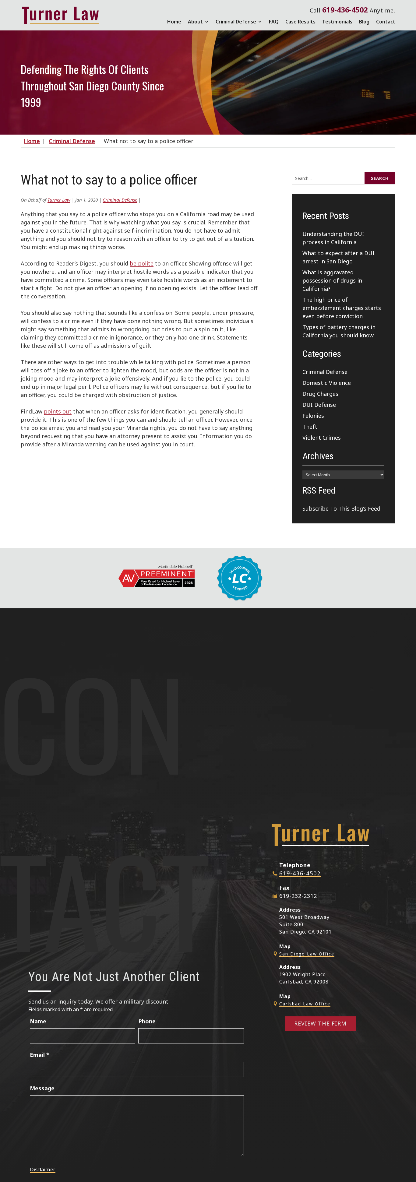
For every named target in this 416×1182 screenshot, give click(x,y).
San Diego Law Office (306, 954)
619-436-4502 (345, 10)
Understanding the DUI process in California (333, 238)
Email (39, 1054)
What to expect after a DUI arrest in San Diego (338, 257)
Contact (385, 21)
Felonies (313, 415)
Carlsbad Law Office (304, 1004)
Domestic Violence (326, 382)
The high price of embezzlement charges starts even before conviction (341, 308)
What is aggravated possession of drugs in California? (332, 280)
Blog (364, 21)
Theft (309, 426)
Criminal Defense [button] (236, 21)
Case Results (300, 21)
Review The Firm (320, 1023)
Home (174, 21)
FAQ (274, 21)
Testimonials (337, 21)
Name (38, 1021)
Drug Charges (320, 393)
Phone (147, 1021)
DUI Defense (319, 404)
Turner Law (59, 200)
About (195, 21)
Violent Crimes (321, 437)
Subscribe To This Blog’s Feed (341, 508)
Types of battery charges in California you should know (338, 331)
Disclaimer (42, 1169)
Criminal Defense (120, 200)
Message (42, 1088)
